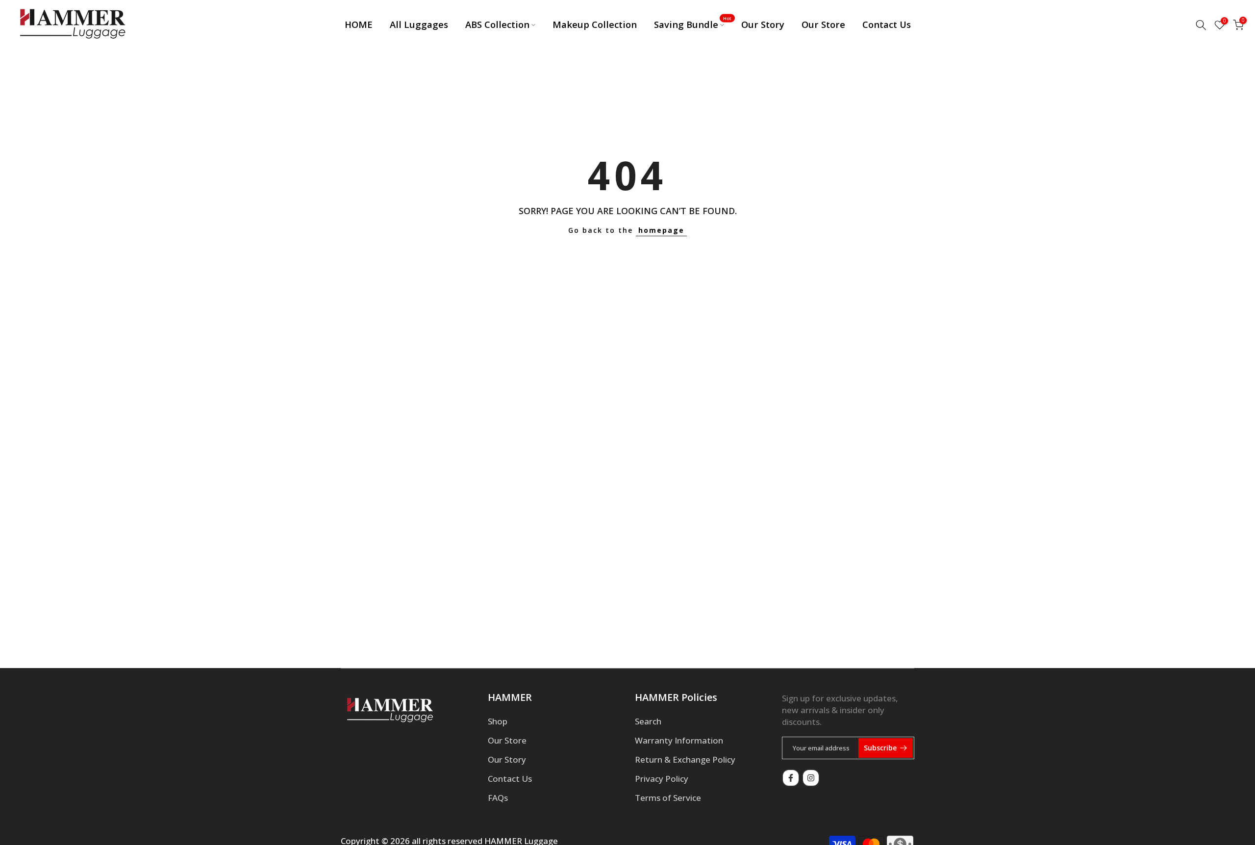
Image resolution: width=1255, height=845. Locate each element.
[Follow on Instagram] (811, 778)
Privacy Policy (661, 778)
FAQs (498, 797)
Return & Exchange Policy (685, 759)
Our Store (823, 24)
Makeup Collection (594, 24)
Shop (497, 721)
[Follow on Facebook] (791, 778)
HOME (359, 24)
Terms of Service (668, 797)
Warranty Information (679, 740)
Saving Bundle (693, 24)
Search (648, 721)
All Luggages (419, 24)
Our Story (762, 24)
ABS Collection (497, 24)
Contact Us (886, 24)
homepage (661, 230)
